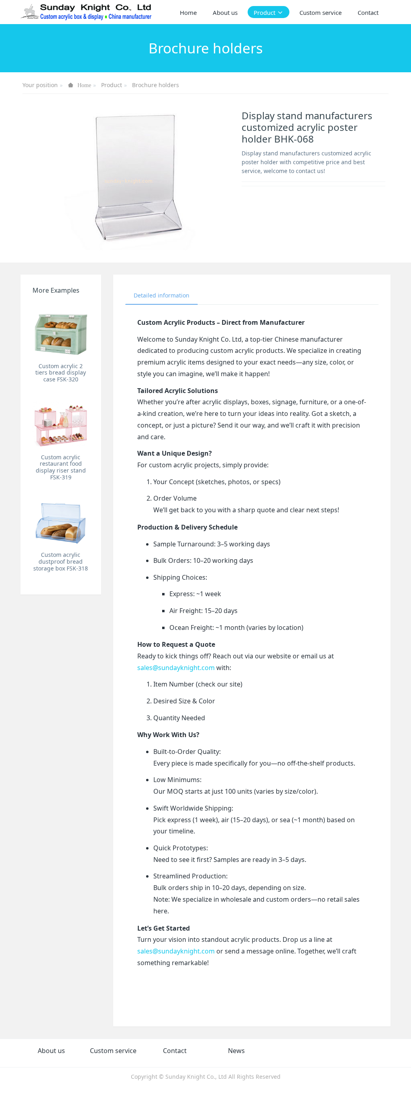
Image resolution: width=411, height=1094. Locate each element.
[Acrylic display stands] (86, 12)
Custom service (113, 1050)
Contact (175, 1050)
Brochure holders (155, 85)
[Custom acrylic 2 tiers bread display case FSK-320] (61, 330)
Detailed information (161, 295)
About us (51, 1050)
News (236, 1050)
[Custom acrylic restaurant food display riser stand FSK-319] (61, 421)
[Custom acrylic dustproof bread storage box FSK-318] (61, 519)
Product (111, 85)
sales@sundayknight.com (176, 667)
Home (188, 12)
